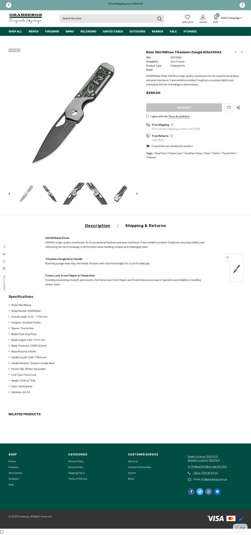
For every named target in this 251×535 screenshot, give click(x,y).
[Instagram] (208, 491)
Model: (149, 69)
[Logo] (31, 18)
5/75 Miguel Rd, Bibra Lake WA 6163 (207, 466)
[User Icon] (203, 17)
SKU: (148, 57)
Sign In (203, 22)
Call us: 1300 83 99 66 (205, 473)
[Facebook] (191, 491)
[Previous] (12, 194)
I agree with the (159, 116)
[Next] (134, 194)
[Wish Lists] (229, 107)
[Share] (239, 107)
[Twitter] (200, 491)
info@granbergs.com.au (214, 479)
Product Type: (154, 65)
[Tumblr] (217, 491)
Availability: (152, 61)
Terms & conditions (179, 116)
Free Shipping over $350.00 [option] (125, 3)
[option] (73, 113)
